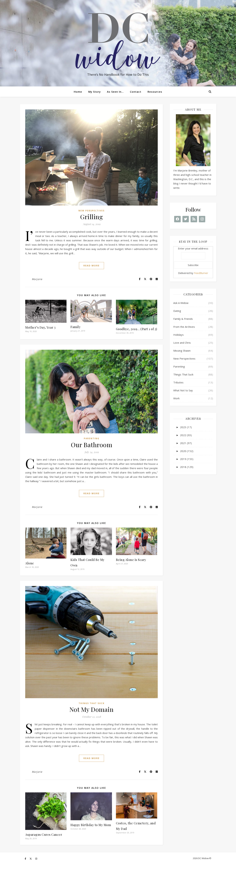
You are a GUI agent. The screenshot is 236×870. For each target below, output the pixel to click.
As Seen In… (115, 91)
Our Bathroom (91, 444)
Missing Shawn (182, 350)
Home (78, 91)
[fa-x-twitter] (31, 858)
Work (176, 398)
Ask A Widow (180, 303)
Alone (29, 563)
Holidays (178, 334)
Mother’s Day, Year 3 (40, 327)
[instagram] (36, 858)
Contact (135, 91)
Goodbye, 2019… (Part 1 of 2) (136, 329)
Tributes (178, 382)
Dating (177, 311)
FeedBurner (201, 273)
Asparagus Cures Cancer (43, 834)
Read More (91, 265)
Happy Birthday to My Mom (90, 825)
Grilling (91, 216)
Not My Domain (91, 709)
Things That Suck (92, 703)
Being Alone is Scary (131, 560)
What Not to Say (183, 390)
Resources (155, 91)
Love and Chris (182, 342)
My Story (94, 91)
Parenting (91, 438)
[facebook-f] (26, 858)
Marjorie (37, 279)
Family (75, 327)
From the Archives (184, 326)
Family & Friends (183, 318)
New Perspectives (91, 210)
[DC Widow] (118, 41)
